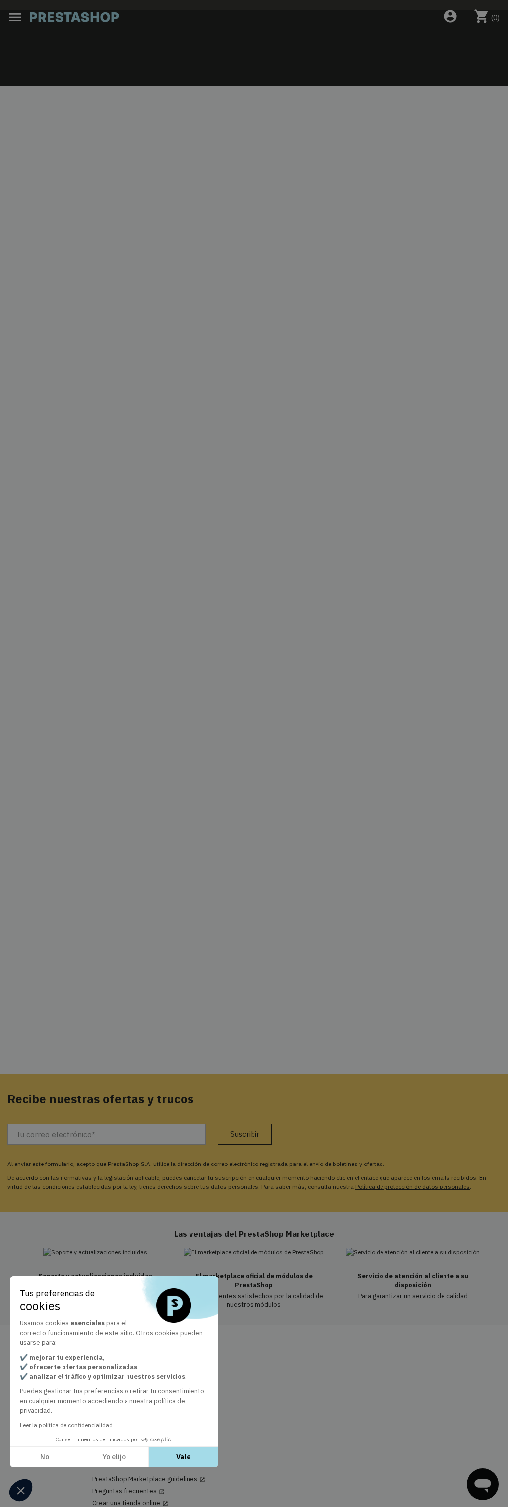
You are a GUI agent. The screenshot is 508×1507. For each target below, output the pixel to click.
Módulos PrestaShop (123, 1376)
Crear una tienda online (130, 1503)
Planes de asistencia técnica (134, 1412)
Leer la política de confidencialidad (66, 1425)
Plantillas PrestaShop (123, 1388)
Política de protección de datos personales (412, 1186)
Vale (183, 1456)
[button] (21, 1490)
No (44, 1456)
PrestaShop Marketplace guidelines (148, 1479)
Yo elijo (114, 1456)
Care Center (114, 1400)
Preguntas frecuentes (128, 1491)
